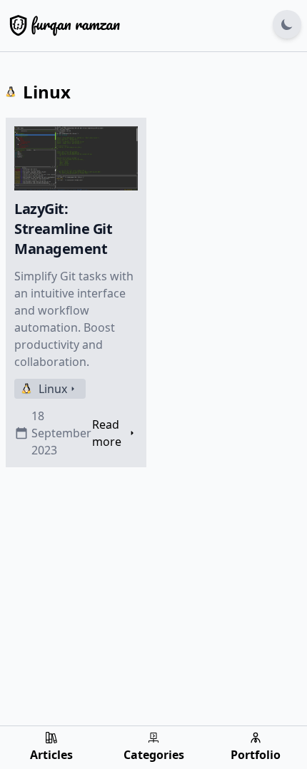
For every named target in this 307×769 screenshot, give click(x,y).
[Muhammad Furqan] (63, 24)
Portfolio (256, 755)
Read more (106, 433)
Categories (154, 755)
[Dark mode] (287, 24)
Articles (51, 755)
